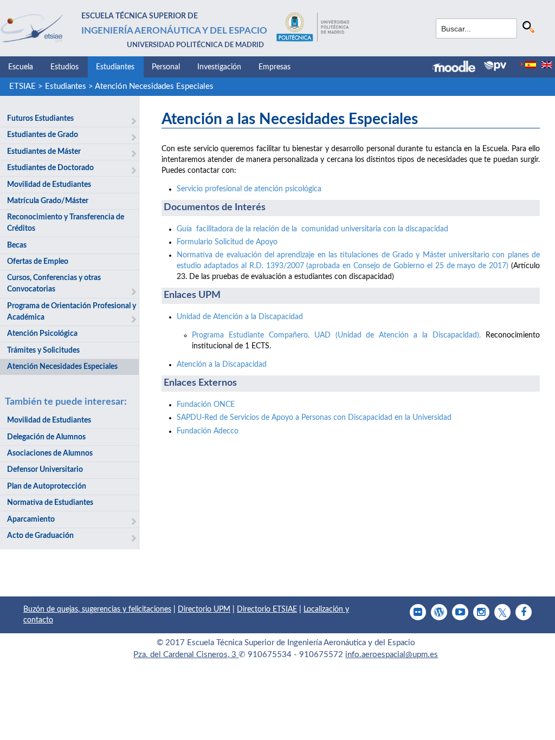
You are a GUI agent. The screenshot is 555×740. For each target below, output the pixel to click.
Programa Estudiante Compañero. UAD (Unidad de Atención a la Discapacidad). (336, 335)
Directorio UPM (204, 609)
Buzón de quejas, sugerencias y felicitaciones (97, 609)
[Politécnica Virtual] (495, 66)
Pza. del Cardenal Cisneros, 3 (185, 655)
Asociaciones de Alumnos (50, 453)
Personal (166, 67)
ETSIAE (22, 86)
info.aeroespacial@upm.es (391, 655)
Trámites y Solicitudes (43, 350)
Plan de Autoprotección (46, 486)
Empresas (275, 67)
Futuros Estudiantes (40, 118)
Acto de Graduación (40, 536)
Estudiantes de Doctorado (50, 168)
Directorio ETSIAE (267, 609)
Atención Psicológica (42, 333)
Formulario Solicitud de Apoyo (227, 242)
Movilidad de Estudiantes (49, 185)
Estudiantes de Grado (42, 135)
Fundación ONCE (206, 404)
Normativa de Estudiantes (50, 503)
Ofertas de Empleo (37, 261)
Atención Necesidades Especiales (154, 86)
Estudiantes (115, 67)
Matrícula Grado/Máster (47, 201)
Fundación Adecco (207, 431)
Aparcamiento (31, 519)
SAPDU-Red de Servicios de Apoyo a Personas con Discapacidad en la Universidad (314, 417)
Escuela (20, 67)
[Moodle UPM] (458, 68)
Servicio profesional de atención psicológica (249, 189)
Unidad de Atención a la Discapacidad (240, 317)
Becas (17, 245)
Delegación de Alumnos (46, 437)
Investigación (219, 67)
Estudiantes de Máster (44, 151)
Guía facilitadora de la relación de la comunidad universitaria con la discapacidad (312, 229)
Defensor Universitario (45, 469)
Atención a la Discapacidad (222, 364)
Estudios (64, 67)
